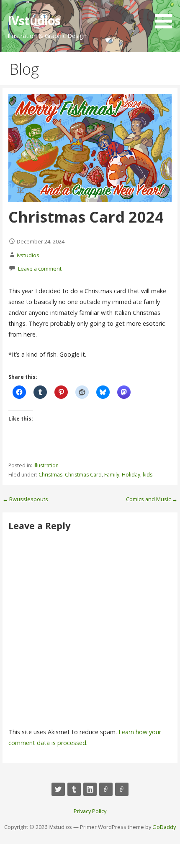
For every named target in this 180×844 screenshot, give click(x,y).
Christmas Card (83, 474)
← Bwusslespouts (25, 499)
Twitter (58, 789)
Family (111, 474)
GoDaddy (164, 827)
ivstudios (28, 255)
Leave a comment (40, 268)
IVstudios (34, 20)
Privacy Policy (90, 811)
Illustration (46, 465)
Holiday (131, 474)
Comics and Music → (151, 499)
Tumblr (74, 789)
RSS (122, 789)
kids (147, 474)
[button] (166, 15)
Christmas (50, 474)
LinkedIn (90, 789)
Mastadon (106, 789)
